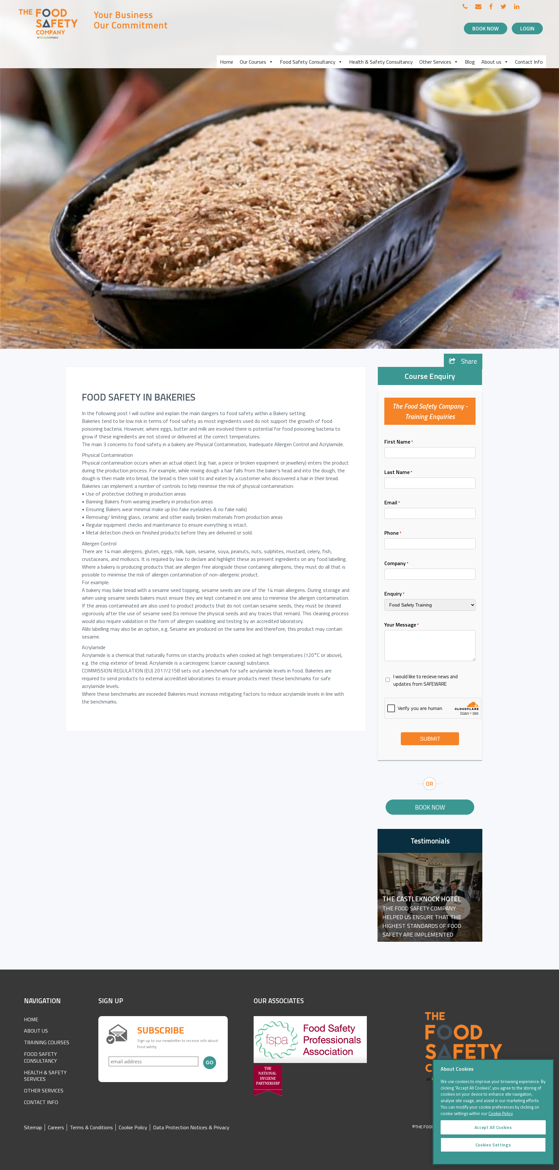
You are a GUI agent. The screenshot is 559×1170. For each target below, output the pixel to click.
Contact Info (529, 62)
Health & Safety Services (45, 1075)
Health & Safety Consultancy (381, 62)
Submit (430, 739)
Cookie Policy (133, 1127)
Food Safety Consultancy (307, 62)
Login (527, 28)
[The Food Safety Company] (48, 38)
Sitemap (33, 1127)
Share (468, 361)
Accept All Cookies (493, 1127)
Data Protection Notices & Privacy (191, 1127)
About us (491, 62)
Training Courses (46, 1042)
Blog (470, 62)
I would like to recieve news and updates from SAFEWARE (425, 680)
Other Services (435, 62)
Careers (56, 1127)
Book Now (485, 28)
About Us (36, 1031)
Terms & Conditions (91, 1127)
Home (226, 62)
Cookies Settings (493, 1145)
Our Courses (253, 62)
